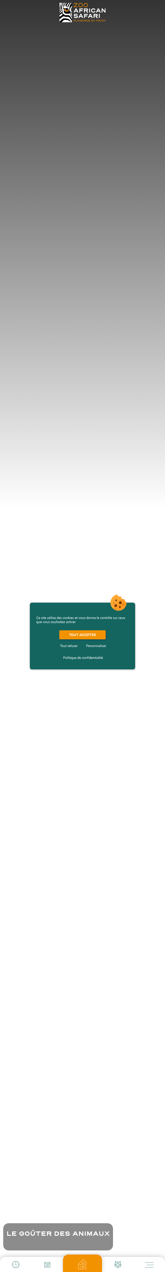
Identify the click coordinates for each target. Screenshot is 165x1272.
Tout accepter (82, 635)
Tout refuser (69, 646)
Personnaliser (96, 646)
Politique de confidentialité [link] (83, 658)
